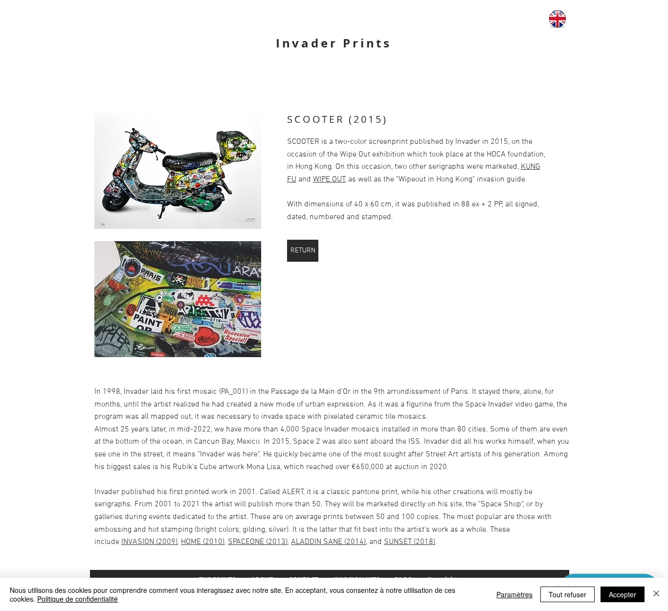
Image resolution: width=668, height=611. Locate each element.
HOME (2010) (202, 542)
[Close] (656, 594)
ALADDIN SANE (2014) (328, 542)
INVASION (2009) (149, 542)
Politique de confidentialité (77, 599)
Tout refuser (567, 594)
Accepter (622, 594)
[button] (177, 171)
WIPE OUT (329, 179)
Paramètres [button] (514, 594)
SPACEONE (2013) (258, 542)
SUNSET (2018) (409, 542)
